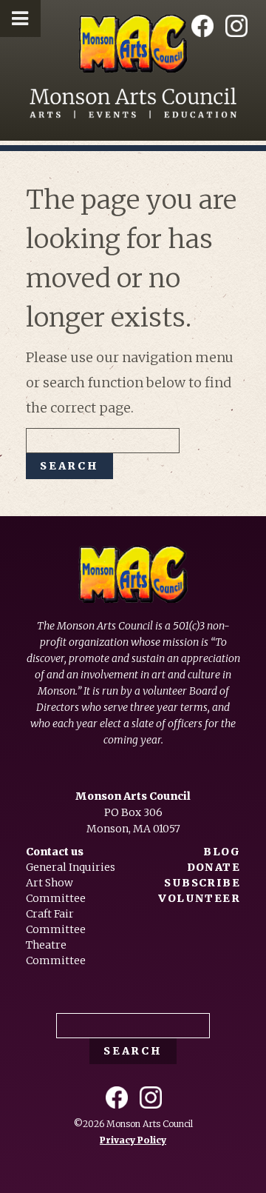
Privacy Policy (133, 1140)
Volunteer (199, 898)
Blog (221, 851)
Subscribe (202, 882)
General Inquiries (70, 867)
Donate (213, 867)
